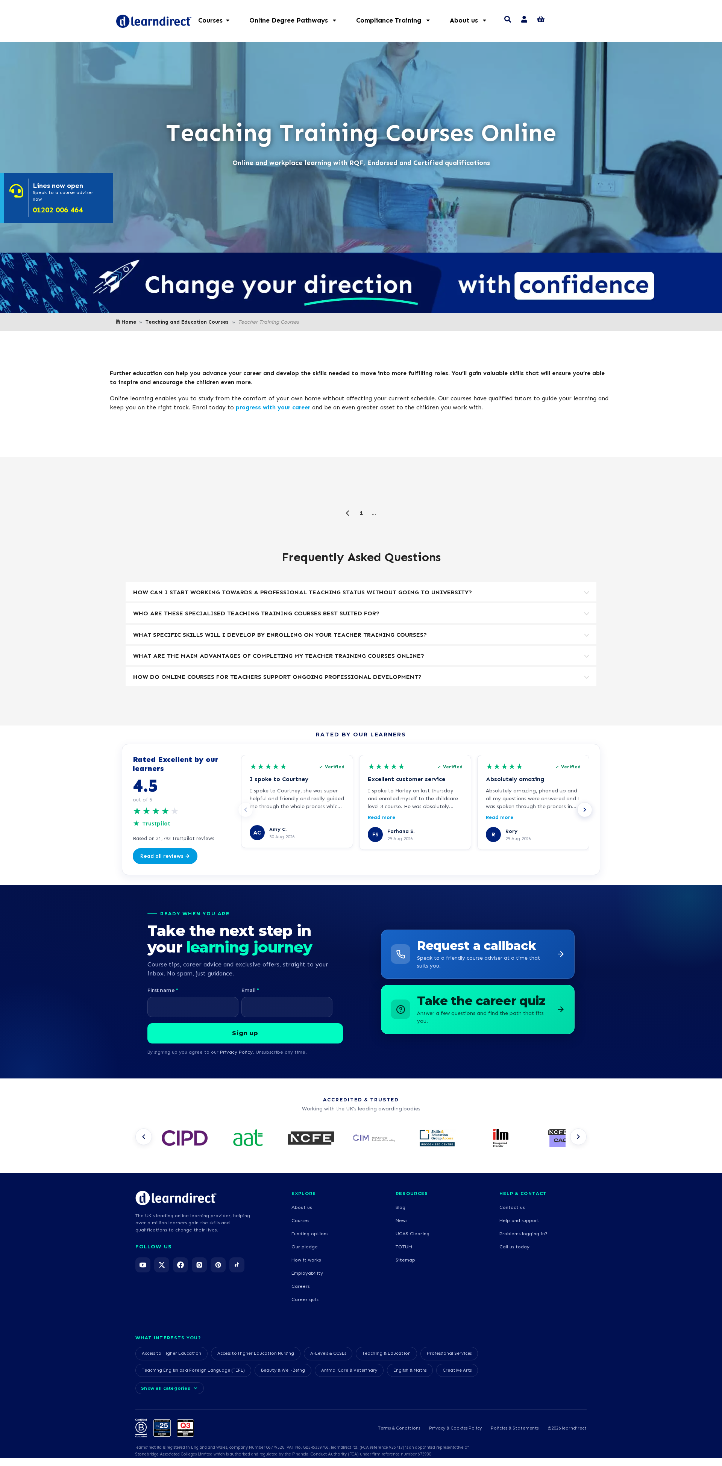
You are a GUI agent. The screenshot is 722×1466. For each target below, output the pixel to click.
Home (128, 322)
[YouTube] (142, 1264)
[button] (297, 20)
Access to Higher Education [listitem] (171, 1353)
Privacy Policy (236, 1052)
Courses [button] (210, 20)
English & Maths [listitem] (409, 1370)
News (401, 1220)
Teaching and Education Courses (187, 322)
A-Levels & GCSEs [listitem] (328, 1353)
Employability (307, 1273)
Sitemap (405, 1260)
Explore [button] (303, 1193)
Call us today (514, 1246)
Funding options (309, 1233)
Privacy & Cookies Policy (455, 1428)
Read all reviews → (165, 856)
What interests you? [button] (168, 1337)
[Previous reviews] (245, 809)
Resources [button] (412, 1193)
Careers (300, 1286)
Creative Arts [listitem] (457, 1370)
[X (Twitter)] (161, 1264)
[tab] (361, 592)
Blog (400, 1207)
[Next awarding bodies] (578, 1136)
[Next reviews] (584, 809)
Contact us (512, 1207)
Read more (381, 817)
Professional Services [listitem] (449, 1353)
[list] (361, 1139)
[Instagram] (199, 1264)
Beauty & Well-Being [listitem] (283, 1370)
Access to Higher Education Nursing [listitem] (255, 1353)
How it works (306, 1260)
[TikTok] (236, 1264)
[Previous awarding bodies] (143, 1136)
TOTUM (404, 1246)
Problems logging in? (523, 1233)
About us (301, 1207)
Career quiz (305, 1299)
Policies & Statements (514, 1428)
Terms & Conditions (399, 1428)
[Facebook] (180, 1264)
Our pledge (304, 1246)
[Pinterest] (218, 1264)
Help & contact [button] (523, 1193)
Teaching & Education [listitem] (386, 1353)
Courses (300, 1220)
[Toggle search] (508, 20)
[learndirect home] (176, 1198)
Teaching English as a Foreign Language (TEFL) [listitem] (193, 1370)
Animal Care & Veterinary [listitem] (349, 1370)
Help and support (519, 1220)
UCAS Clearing (412, 1233)
